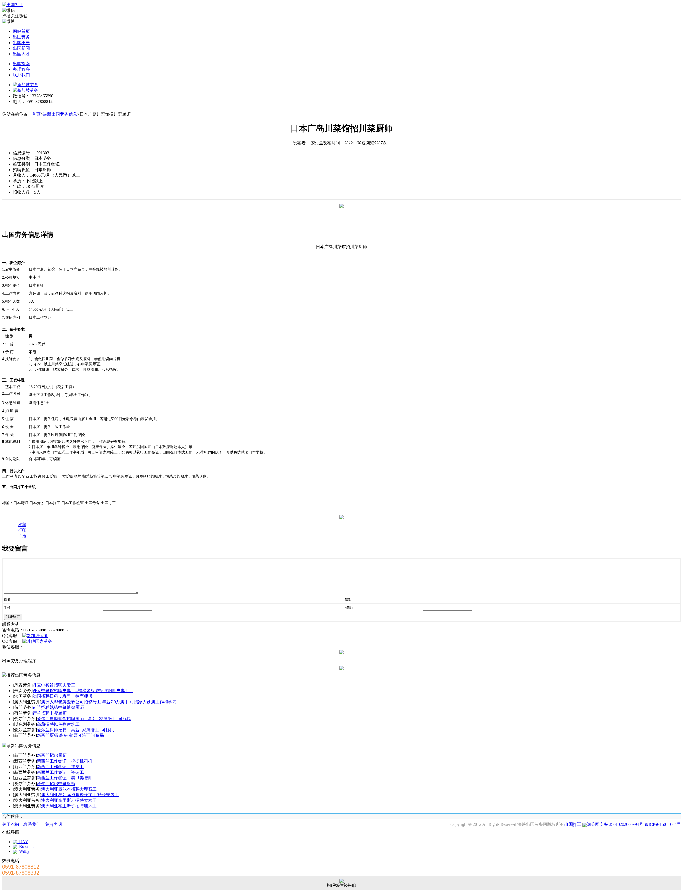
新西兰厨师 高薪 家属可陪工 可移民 (70, 735)
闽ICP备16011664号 (662, 824)
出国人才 (21, 54)
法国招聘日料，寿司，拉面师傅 (62, 696)
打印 (22, 530)
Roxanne (25, 846)
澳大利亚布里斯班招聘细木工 (69, 806)
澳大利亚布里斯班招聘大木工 (69, 800)
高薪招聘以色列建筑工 (58, 724)
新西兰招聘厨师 (52, 755)
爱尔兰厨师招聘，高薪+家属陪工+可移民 (75, 730)
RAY (22, 841)
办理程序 (21, 69)
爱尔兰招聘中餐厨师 (56, 783)
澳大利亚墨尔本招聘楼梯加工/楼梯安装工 (80, 794)
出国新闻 (21, 48)
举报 (22, 536)
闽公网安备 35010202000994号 (615, 824)
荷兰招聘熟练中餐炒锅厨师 (58, 707)
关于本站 (10, 824)
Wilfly (23, 851)
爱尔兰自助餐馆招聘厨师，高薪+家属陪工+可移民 (84, 718)
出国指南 (21, 63)
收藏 (22, 524)
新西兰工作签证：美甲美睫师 (64, 778)
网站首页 (21, 31)
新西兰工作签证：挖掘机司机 (64, 761)
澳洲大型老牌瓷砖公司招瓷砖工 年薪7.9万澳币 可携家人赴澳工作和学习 (109, 702)
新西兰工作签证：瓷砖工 (60, 772)
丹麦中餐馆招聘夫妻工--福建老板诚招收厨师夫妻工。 (83, 690)
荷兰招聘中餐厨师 (50, 713)
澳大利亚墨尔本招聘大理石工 (69, 789)
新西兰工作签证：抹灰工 (60, 766)
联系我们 (21, 75)
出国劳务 (21, 37)
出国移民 (21, 42)
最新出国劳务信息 (60, 114)
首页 (36, 114)
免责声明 (53, 824)
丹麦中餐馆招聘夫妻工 (54, 685)
